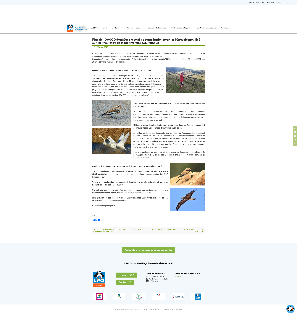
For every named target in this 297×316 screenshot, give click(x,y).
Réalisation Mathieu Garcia (173, 309)
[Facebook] (294, 128)
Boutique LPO (283, 2)
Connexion (138, 309)
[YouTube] (294, 136)
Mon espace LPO (268, 2)
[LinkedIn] (294, 139)
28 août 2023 (102, 47)
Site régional (254, 2)
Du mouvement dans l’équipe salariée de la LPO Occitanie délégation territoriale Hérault (117, 230)
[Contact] (294, 143)
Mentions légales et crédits (123, 309)
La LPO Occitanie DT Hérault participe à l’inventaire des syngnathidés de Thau (177, 230)
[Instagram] (294, 132)
